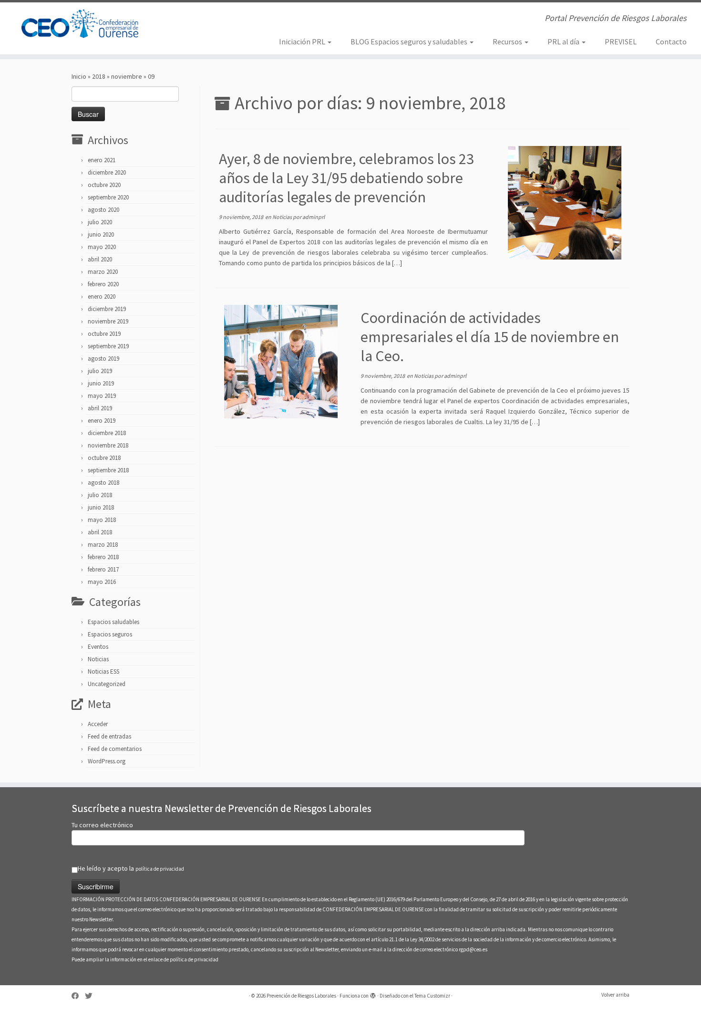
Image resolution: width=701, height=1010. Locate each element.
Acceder (98, 724)
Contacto (671, 41)
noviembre (126, 76)
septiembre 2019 (108, 346)
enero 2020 (101, 296)
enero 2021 (101, 160)
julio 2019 (100, 371)
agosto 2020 (103, 210)
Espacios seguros (110, 634)
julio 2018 (100, 495)
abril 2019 (100, 408)
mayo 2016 (102, 582)
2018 (98, 76)
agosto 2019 (103, 358)
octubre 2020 (104, 185)
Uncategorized (106, 684)
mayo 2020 (102, 247)
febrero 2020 (103, 284)
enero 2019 (101, 420)
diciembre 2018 (107, 433)
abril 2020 (100, 259)
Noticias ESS (103, 671)
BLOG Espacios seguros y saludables (409, 41)
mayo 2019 (102, 396)
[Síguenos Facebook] (78, 996)
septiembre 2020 (108, 197)
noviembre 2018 (108, 445)
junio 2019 (101, 383)
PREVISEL (621, 41)
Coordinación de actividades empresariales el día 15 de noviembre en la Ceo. (490, 336)
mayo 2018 (102, 520)
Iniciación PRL (303, 41)
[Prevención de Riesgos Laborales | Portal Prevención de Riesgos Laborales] (81, 24)
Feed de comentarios (115, 749)
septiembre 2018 (108, 470)
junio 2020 (101, 234)
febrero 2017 (103, 569)
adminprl (313, 216)
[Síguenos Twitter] (91, 996)
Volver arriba (615, 994)
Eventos (98, 647)
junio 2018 (101, 507)
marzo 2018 (103, 545)
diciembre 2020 (107, 172)
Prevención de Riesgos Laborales (301, 995)
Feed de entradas (109, 736)
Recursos (508, 41)
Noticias (98, 659)
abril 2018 (100, 532)
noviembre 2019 (108, 321)
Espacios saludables (113, 622)
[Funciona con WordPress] (373, 993)
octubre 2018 (104, 458)
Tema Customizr (432, 995)
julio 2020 (100, 222)
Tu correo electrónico (102, 825)
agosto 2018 (103, 483)
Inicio (79, 76)
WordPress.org (106, 761)
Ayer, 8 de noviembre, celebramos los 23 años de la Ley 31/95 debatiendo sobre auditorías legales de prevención (346, 178)
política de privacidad (159, 868)
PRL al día (564, 41)
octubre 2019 (104, 334)
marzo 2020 (103, 272)
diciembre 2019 (107, 309)
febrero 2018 (103, 557)
